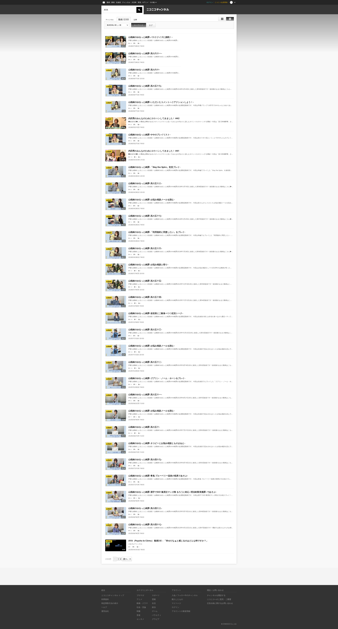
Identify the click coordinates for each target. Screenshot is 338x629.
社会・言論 (141, 607)
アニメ (139, 599)
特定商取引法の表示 (109, 603)
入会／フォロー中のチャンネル (185, 595)
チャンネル (126, 2)
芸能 (154, 599)
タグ (151, 25)
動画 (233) (123, 19)
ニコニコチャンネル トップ (112, 595)
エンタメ (140, 619)
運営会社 (105, 611)
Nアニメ (145, 2)
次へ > (127, 559)
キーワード (138, 25)
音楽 (138, 615)
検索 (139, 10)
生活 (154, 603)
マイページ (176, 603)
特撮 (138, 611)
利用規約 (105, 599)
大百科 (134, 2)
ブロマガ (140, 595)
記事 (135, 20)
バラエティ (156, 615)
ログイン (209, 2)
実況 (139, 2)
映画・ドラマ (142, 603)
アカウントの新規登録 (181, 611)
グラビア (155, 619)
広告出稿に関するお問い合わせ (220, 603)
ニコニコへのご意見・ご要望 (219, 599)
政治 (154, 607)
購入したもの (177, 599)
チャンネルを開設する (216, 595)
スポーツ (155, 595)
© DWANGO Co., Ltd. (229, 624)
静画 (113, 2)
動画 (108, 2)
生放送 (118, 2)
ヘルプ (104, 607)
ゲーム (155, 611)
